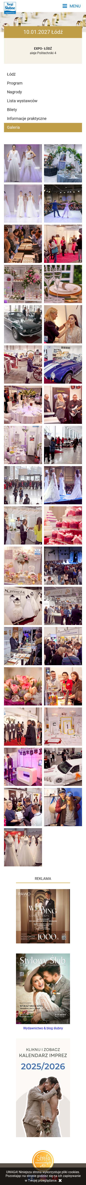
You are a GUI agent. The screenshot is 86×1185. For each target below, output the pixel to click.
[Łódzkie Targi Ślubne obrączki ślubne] (23, 244)
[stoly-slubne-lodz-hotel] (23, 405)
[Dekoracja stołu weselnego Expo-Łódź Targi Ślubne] (63, 163)
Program (15, 83)
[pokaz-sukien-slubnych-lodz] (63, 485)
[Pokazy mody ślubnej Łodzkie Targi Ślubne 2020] (23, 163)
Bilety (12, 109)
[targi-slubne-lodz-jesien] (63, 405)
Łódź (11, 74)
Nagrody (14, 92)
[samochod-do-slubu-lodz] (63, 445)
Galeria (13, 127)
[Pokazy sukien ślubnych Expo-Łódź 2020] (23, 203)
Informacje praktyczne (27, 118)
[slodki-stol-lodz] (63, 525)
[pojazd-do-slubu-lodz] (23, 364)
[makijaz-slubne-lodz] (63, 324)
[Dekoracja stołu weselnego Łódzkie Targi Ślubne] (63, 284)
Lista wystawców (22, 100)
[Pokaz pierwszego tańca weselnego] (63, 203)
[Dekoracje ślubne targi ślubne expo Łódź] (23, 284)
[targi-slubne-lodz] (63, 244)
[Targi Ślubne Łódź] (23, 525)
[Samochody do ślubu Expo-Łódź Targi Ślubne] (23, 324)
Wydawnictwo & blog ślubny (43, 1028)
